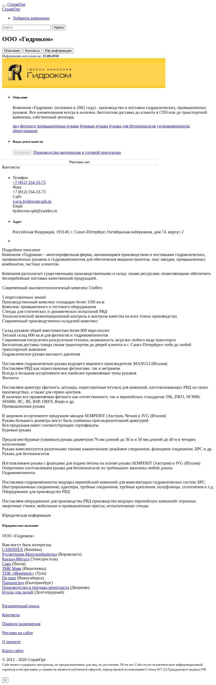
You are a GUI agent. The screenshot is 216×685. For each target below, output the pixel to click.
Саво (6, 563)
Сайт (17, 196)
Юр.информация (58, 51)
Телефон (20, 177)
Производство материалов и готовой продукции (77, 152)
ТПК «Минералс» (18, 573)
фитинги (28, 126)
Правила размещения (21, 624)
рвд (16, 126)
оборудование (25, 131)
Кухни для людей (17, 592)
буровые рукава (94, 126)
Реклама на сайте (17, 632)
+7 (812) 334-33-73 (29, 182)
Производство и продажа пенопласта (35, 587)
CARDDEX (12, 549)
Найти (58, 27)
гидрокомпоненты (173, 126)
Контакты (32, 51)
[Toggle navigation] (4, 6)
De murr (9, 578)
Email (17, 206)
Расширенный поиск (21, 606)
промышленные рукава (58, 126)
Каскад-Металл (16, 559)
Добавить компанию (31, 18)
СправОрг (16, 4)
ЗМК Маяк (11, 568)
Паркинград (13, 582)
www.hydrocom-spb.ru (32, 201)
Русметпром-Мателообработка (29, 554)
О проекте (11, 641)
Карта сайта (12, 650)
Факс (17, 187)
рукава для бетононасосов (132, 126)
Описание (12, 51)
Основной (22, 153)
